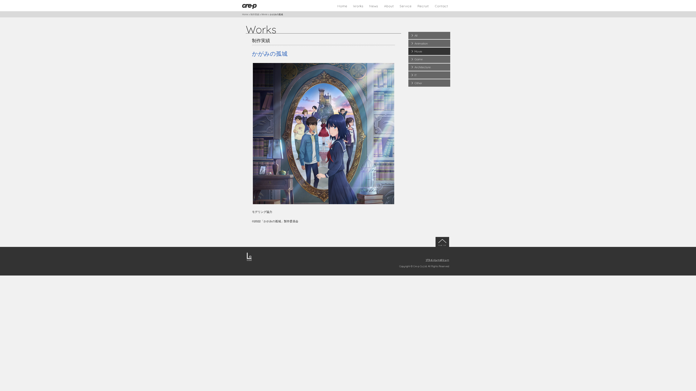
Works (358, 6)
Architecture (423, 67)
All (416, 35)
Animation (421, 43)
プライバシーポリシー (437, 260)
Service (406, 6)
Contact (441, 6)
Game (419, 59)
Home (342, 6)
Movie (418, 51)
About (389, 6)
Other (418, 83)
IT (416, 75)
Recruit (423, 6)
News (373, 6)
